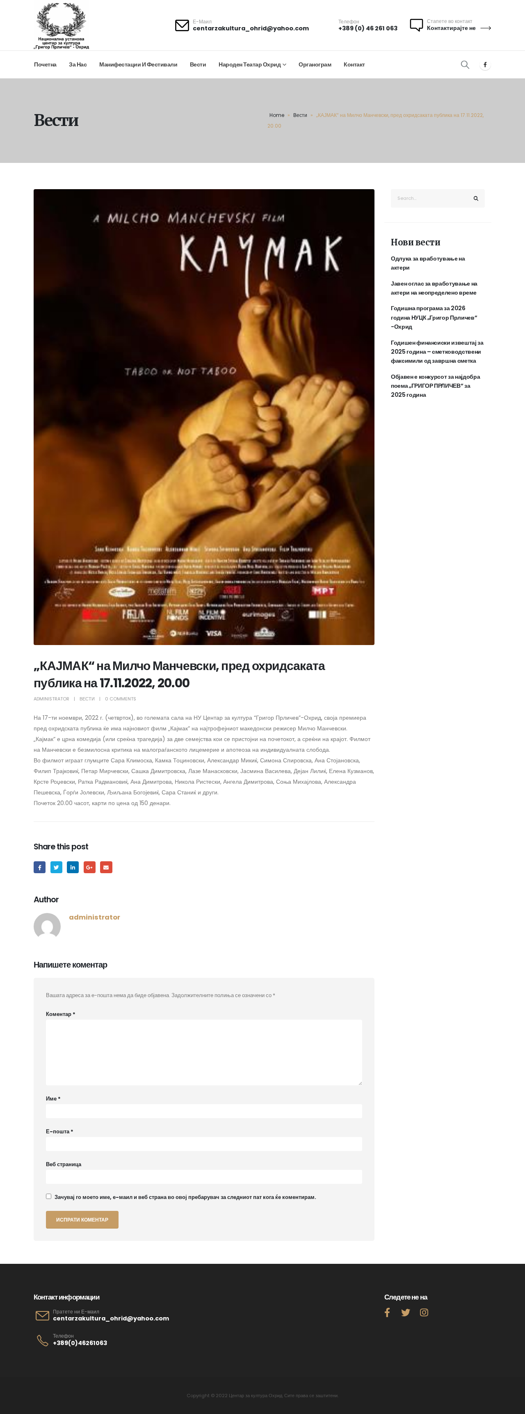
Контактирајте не (452, 28)
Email (106, 867)
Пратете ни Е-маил (76, 1312)
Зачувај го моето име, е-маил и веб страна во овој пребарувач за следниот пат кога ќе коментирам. (185, 1197)
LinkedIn (73, 867)
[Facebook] (485, 64)
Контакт (354, 64)
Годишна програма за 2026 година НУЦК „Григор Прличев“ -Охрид (434, 317)
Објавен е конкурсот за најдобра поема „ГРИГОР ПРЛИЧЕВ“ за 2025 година (435, 386)
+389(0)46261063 (80, 1343)
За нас (78, 64)
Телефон (63, 1336)
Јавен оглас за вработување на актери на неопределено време (434, 288)
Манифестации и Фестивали (138, 64)
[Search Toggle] (465, 64)
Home (276, 115)
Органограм (315, 64)
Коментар (60, 1014)
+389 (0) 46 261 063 (367, 28)
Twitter (56, 867)
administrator (51, 699)
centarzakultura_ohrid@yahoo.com (251, 28)
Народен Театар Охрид (250, 64)
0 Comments (120, 699)
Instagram (424, 1312)
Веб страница (63, 1164)
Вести (198, 64)
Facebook (40, 867)
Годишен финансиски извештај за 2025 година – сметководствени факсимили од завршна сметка (437, 352)
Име (53, 1098)
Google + (90, 867)
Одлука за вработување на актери (428, 263)
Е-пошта (59, 1131)
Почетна (45, 64)
